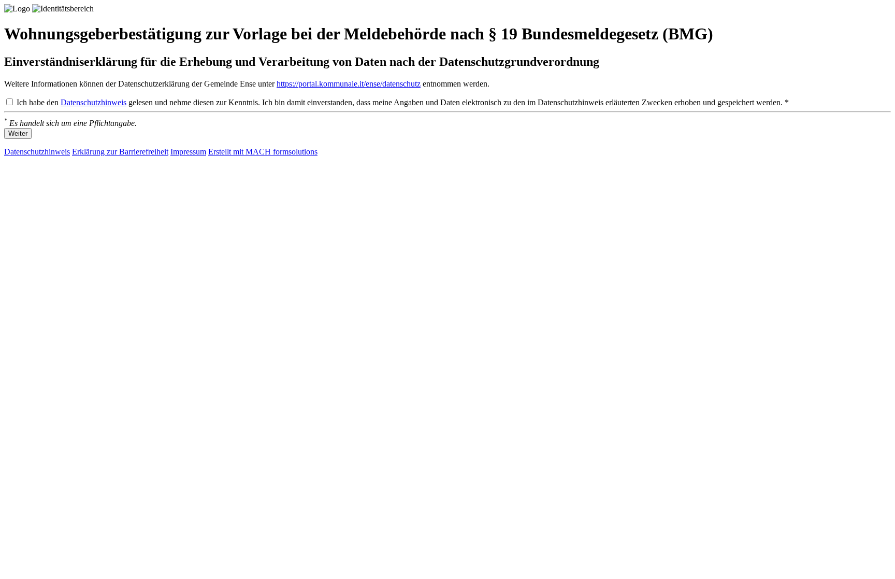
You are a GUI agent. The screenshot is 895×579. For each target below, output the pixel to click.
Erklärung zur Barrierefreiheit (120, 151)
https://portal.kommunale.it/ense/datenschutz (349, 83)
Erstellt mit (262, 151)
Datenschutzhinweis (93, 102)
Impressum (188, 151)
